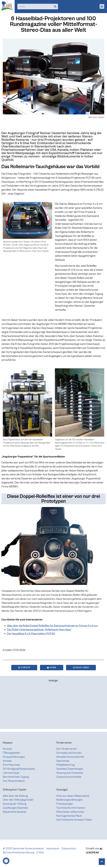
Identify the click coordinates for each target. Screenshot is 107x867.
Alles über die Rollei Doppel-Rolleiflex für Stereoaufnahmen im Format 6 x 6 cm (52, 625)
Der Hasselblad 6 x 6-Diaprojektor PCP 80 (31, 633)
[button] (102, 6)
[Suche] (55, 6)
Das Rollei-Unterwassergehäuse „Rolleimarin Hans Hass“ (39, 629)
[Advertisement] (53, 706)
